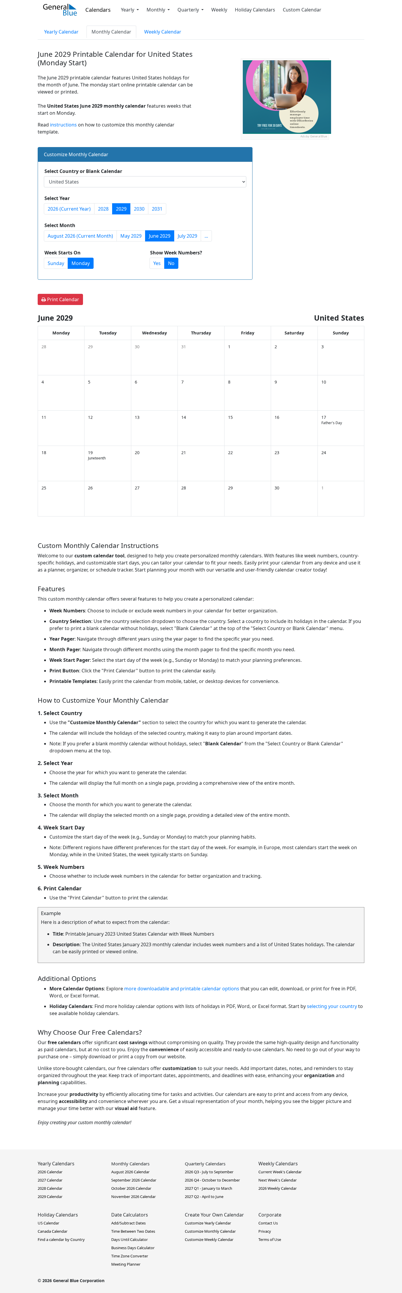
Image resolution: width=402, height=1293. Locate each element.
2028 (103, 209)
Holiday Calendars (255, 9)
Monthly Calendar (111, 32)
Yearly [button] (128, 9)
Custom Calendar (302, 9)
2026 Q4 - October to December (212, 1180)
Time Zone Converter (129, 1256)
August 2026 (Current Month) (80, 236)
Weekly (219, 9)
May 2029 (131, 236)
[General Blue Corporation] (60, 9)
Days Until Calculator (129, 1239)
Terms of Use (269, 1239)
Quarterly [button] (188, 9)
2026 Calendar (50, 1171)
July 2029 (187, 236)
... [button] (206, 236)
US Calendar (48, 1223)
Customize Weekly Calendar (209, 1239)
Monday (81, 263)
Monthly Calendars (130, 1164)
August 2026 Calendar (130, 1171)
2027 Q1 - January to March (208, 1188)
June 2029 (159, 236)
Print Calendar (62, 299)
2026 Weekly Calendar (277, 1188)
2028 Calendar (50, 1188)
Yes (157, 263)
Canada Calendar (52, 1231)
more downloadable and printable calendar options (181, 988)
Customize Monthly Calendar (210, 1231)
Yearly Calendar (61, 32)
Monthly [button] (156, 9)
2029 (121, 209)
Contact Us (268, 1223)
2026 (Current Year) (69, 209)
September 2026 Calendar (133, 1180)
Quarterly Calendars (205, 1164)
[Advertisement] (285, 176)
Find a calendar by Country (61, 1239)
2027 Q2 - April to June (204, 1196)
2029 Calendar (50, 1196)
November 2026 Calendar (133, 1196)
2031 (157, 209)
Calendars (98, 9)
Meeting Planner (125, 1264)
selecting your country (332, 1006)
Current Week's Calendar (280, 1171)
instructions (63, 124)
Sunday (56, 263)
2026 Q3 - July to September (209, 1171)
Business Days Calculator (133, 1247)
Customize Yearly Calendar (208, 1223)
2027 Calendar (50, 1180)
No (171, 263)
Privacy (264, 1231)
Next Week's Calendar (277, 1180)
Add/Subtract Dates (128, 1223)
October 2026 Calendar (131, 1188)
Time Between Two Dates (133, 1231)
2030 (139, 209)
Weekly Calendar (162, 32)
